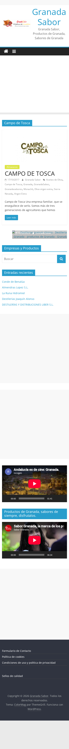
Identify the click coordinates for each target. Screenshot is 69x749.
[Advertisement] (34, 85)
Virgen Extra (20, 193)
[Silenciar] (56, 498)
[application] (34, 483)
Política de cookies (13, 656)
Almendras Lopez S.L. (15, 287)
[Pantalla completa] (62, 498)
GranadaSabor (41, 184)
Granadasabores (13, 189)
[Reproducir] (7, 498)
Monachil (28, 189)
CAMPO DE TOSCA (30, 173)
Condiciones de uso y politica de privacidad (29, 662)
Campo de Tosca (13, 184)
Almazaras (12, 166)
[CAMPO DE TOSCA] (34, 131)
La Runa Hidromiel (13, 293)
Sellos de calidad (12, 676)
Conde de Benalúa (13, 281)
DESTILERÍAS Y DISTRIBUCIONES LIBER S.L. (28, 304)
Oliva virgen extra (43, 189)
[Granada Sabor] (6, 51)
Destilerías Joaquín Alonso (18, 299)
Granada (27, 184)
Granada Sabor (49, 17)
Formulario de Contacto (16, 651)
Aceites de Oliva (54, 179)
